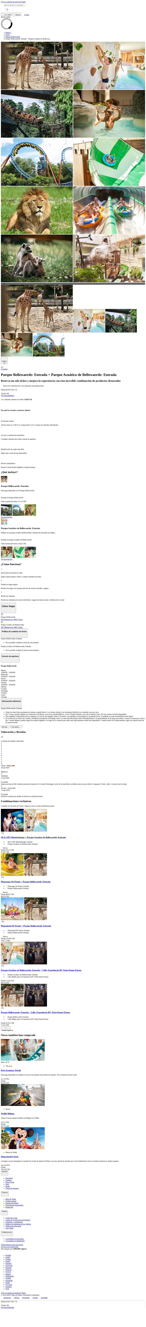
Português (9, 1281)
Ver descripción (7, 517)
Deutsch (8, 1263)
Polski (7, 1283)
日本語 (8, 1278)
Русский (8, 1285)
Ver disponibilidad (7, 396)
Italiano (8, 1274)
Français (8, 1270)
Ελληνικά (8, 1266)
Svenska (8, 1287)
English (8, 1255)
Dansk (7, 1261)
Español (8, 1268)
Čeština (8, 1259)
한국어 (8, 1272)
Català (7, 1257)
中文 (7, 1289)
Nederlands (9, 1276)
